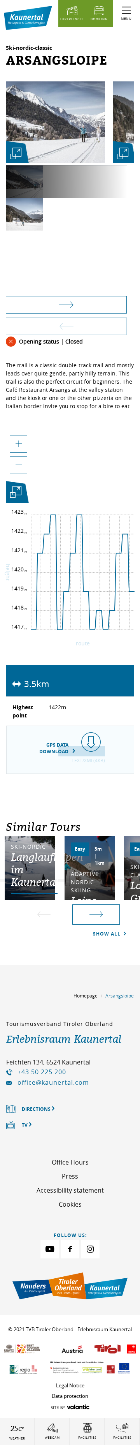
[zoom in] (18, 444)
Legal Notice (70, 1385)
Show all (107, 933)
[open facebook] (70, 1249)
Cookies (70, 1204)
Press (70, 1176)
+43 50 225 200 (42, 1072)
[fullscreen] (15, 153)
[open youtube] (49, 1249)
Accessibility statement (70, 1190)
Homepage (86, 995)
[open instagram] (90, 1249)
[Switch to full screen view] (15, 493)
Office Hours (70, 1162)
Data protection (70, 1395)
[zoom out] (18, 465)
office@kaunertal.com (53, 1082)
